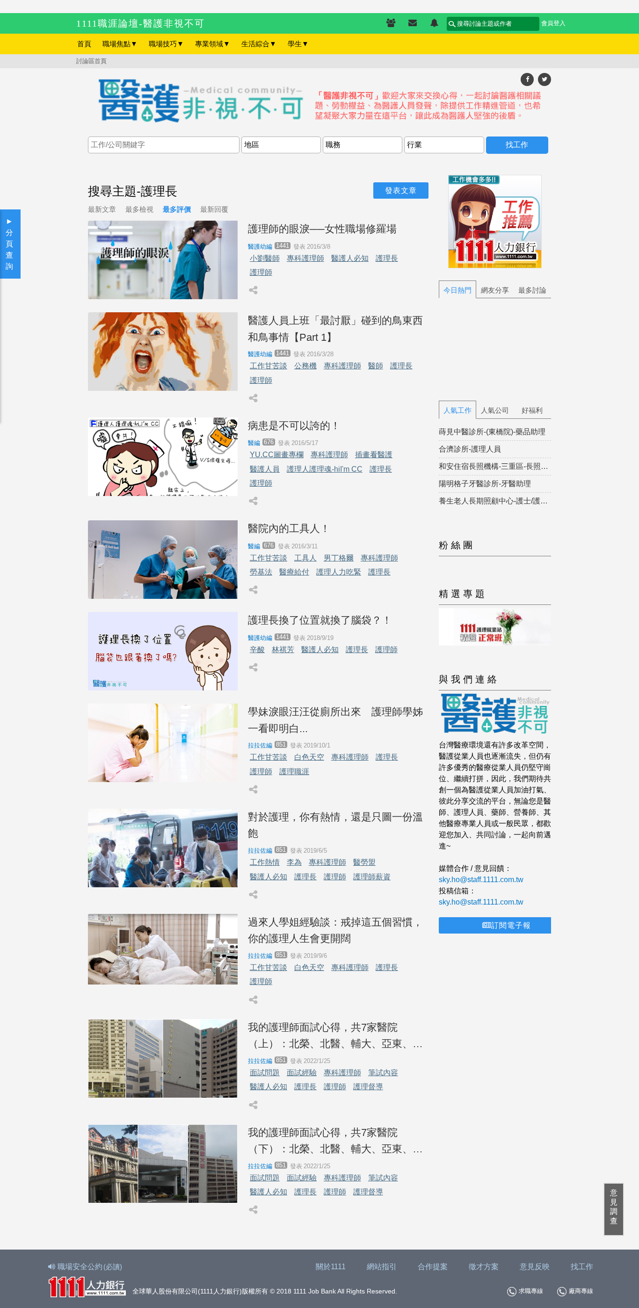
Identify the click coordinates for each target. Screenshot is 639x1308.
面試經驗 (302, 1073)
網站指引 (382, 1267)
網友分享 (495, 290)
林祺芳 (283, 650)
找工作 (582, 1267)
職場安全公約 (90, 1267)
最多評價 (177, 209)
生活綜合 (258, 44)
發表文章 (401, 190)
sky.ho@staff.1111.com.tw (481, 880)
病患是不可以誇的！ (294, 425)
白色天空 (309, 757)
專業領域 (212, 44)
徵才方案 (484, 1267)
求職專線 (531, 1290)
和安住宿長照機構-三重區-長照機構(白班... (495, 466)
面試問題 (265, 1073)
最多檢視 (139, 209)
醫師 (375, 366)
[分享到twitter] (544, 79)
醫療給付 (294, 572)
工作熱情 (265, 862)
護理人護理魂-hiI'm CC (325, 469)
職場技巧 (166, 44)
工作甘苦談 (268, 366)
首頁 (84, 44)
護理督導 (368, 1087)
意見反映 (535, 1267)
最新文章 (102, 209)
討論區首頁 (91, 61)
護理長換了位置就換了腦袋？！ (320, 620)
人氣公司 (495, 410)
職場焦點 (120, 44)
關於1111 (331, 1267)
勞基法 (261, 572)
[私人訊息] (412, 23)
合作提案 (433, 1267)
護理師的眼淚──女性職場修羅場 (322, 229)
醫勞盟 (364, 862)
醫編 (254, 442)
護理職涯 (294, 772)
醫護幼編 (260, 246)
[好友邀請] (391, 23)
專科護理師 (305, 258)
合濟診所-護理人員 (470, 449)
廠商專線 (581, 1290)
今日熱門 (457, 290)
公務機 (305, 366)
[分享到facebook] (527, 79)
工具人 (305, 558)
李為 (294, 862)
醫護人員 (265, 469)
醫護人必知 (350, 258)
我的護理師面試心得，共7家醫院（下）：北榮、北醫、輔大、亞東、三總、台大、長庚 (335, 1142)
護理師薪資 (372, 877)
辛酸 (257, 650)
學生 (298, 44)
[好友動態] (434, 23)
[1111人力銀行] (87, 1285)
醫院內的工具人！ (289, 528)
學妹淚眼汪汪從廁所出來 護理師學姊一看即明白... (335, 720)
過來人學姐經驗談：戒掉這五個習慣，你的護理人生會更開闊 (335, 930)
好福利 (532, 410)
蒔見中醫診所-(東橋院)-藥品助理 (492, 432)
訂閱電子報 (511, 925)
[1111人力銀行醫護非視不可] (319, 102)
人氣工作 (457, 410)
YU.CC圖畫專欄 (277, 455)
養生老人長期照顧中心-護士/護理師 (495, 501)
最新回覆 (214, 209)
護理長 (387, 258)
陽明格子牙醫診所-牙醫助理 (485, 484)
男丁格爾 (339, 558)
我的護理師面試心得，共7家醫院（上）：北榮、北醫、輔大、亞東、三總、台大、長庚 (335, 1036)
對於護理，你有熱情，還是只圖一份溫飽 (335, 825)
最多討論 (532, 290)
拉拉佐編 (260, 745)
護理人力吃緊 (338, 572)
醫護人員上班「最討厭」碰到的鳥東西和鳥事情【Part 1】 (335, 329)
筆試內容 (383, 1073)
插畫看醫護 (373, 455)
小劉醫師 (265, 258)
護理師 (261, 272)
